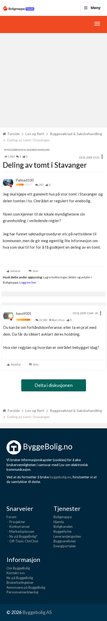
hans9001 (23, 313)
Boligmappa (63, 517)
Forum (11, 517)
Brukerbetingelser (20, 582)
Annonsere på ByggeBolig (25, 587)
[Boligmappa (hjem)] (18, 7)
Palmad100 (25, 180)
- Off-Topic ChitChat (22, 541)
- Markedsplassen (20, 531)
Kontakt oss (15, 573)
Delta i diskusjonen (54, 385)
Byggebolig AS (37, 612)
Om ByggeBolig (18, 568)
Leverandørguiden (67, 536)
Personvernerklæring (22, 592)
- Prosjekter (15, 522)
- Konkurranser (18, 526)
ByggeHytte (62, 531)
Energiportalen (65, 546)
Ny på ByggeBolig (19, 578)
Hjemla (59, 522)
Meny (96, 7)
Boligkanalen (63, 526)
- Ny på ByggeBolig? (21, 536)
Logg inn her (27, 282)
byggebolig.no (60, 477)
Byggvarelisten (65, 541)
